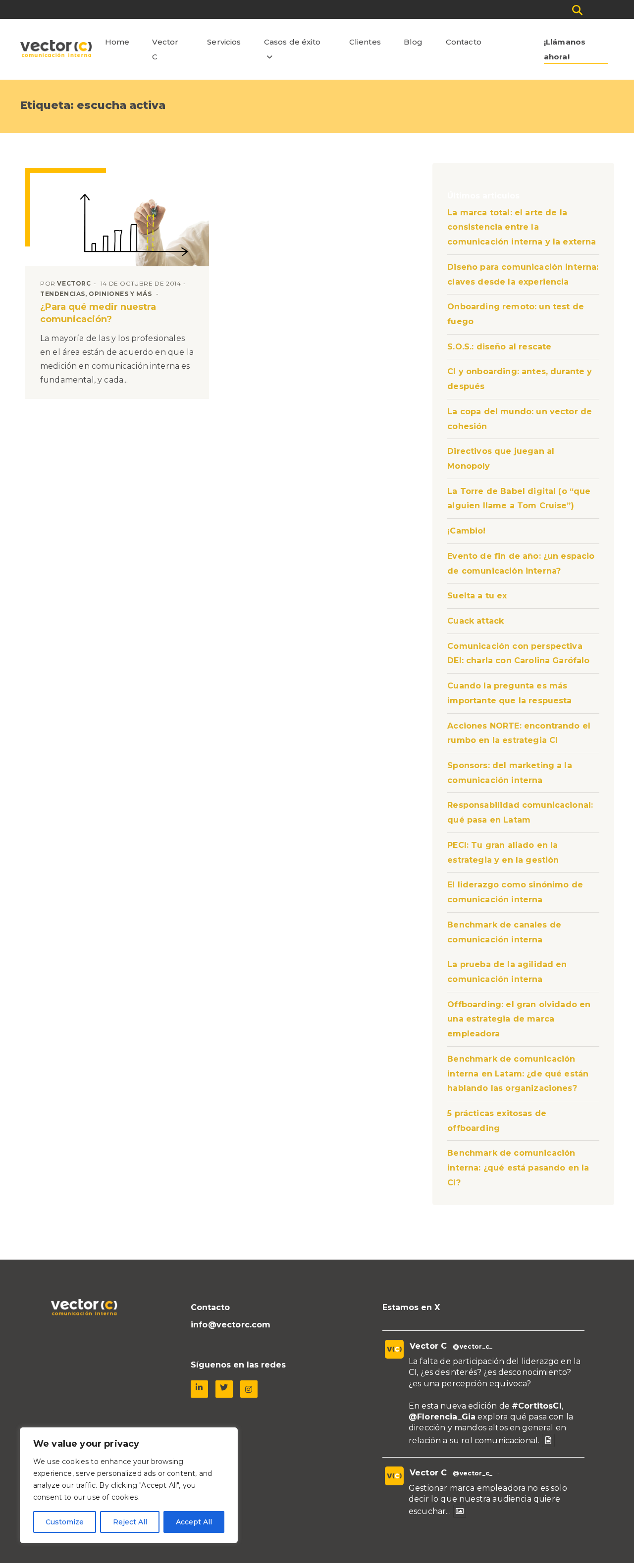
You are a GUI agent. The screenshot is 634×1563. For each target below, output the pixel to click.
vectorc (74, 283)
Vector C (165, 49)
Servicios (224, 42)
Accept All (194, 1521)
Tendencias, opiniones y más (96, 293)
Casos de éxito (292, 42)
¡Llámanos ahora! (564, 49)
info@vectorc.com (231, 1324)
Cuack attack (475, 621)
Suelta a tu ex (477, 595)
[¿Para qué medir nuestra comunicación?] (119, 219)
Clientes (365, 42)
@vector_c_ (472, 1346)
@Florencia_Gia (442, 1416)
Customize (65, 1521)
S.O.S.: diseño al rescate (499, 346)
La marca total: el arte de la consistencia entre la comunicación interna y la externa (521, 227)
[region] (129, 1485)
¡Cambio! (466, 531)
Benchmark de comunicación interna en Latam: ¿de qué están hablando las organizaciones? (517, 1073)
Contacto (463, 42)
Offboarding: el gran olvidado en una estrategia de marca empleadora (518, 1019)
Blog (413, 42)
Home (117, 42)
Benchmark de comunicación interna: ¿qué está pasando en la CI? (518, 1167)
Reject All (130, 1521)
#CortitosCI (537, 1406)
